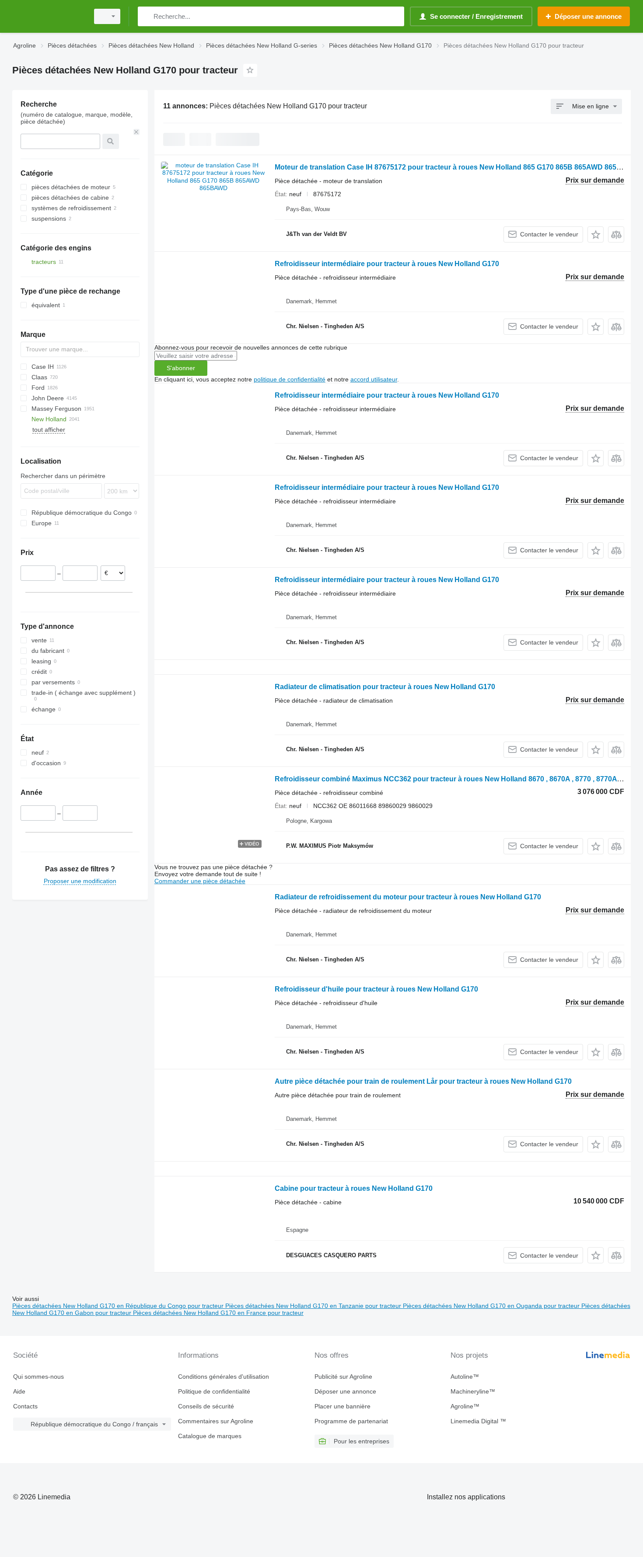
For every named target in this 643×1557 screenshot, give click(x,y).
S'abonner (181, 367)
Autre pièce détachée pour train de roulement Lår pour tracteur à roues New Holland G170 (423, 1081)
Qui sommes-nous (38, 1376)
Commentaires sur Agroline (215, 1421)
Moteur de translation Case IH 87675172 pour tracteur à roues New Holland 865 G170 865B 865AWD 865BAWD (456, 167)
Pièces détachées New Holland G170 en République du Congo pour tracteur (118, 1305)
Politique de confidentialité (214, 1391)
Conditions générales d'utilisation (223, 1376)
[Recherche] (146, 16)
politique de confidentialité (289, 379)
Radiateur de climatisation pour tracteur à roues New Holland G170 (385, 686)
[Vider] (136, 132)
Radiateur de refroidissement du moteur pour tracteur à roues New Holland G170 (408, 897)
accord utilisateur (373, 379)
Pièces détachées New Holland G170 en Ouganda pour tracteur (492, 1305)
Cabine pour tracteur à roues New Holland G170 (354, 1188)
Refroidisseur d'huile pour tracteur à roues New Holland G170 (376, 989)
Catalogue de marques (209, 1435)
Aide (19, 1391)
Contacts (25, 1406)
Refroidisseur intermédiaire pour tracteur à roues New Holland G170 (387, 263)
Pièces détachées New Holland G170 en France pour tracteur (218, 1312)
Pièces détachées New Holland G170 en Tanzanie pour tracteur (314, 1305)
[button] (595, 234)
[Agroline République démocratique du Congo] (48, 16)
